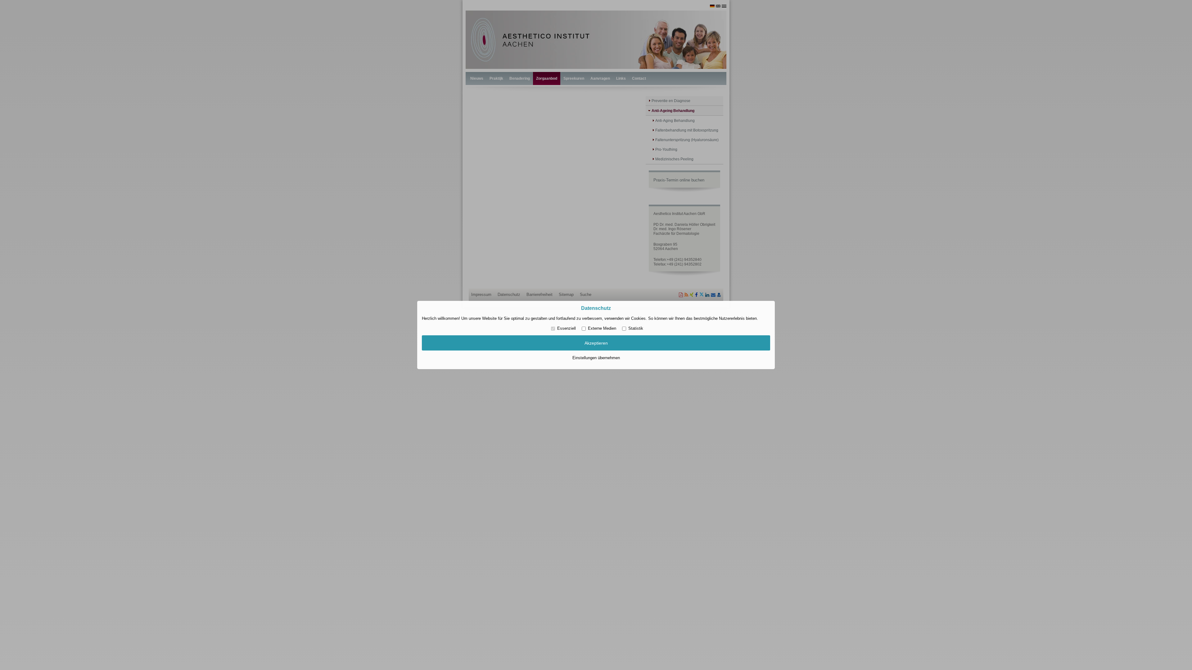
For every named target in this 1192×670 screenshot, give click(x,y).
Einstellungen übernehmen (596, 357)
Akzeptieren (596, 343)
